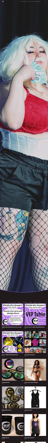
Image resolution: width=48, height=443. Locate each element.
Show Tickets (14, 302)
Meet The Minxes (24, 1)
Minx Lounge (19, 302)
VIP (10, 302)
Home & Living (30, 302)
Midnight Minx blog (37, 1)
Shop (30, 1)
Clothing (39, 302)
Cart (45, 1)
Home (20, 1)
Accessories (35, 302)
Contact (33, 1)
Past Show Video (24, 302)
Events (28, 1)
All (8, 302)
